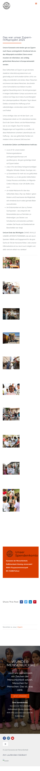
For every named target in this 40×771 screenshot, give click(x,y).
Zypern (19, 627)
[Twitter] (26, 602)
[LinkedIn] (30, 602)
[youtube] (12, 738)
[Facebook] (21, 602)
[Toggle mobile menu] (36, 4)
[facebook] (4, 738)
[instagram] (8, 738)
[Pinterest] (35, 602)
